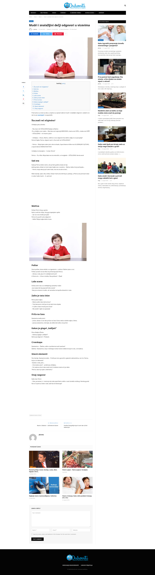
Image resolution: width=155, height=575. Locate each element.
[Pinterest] (23, 99)
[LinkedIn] (23, 95)
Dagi (99, 115)
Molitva (35, 91)
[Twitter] (23, 91)
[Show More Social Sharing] (65, 33)
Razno (31, 21)
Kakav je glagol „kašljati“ (40, 102)
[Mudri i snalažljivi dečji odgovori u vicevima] (61, 58)
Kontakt (101, 13)
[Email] (23, 103)
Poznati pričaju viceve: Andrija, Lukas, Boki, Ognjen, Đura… (43, 470)
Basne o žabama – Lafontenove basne (47, 425)
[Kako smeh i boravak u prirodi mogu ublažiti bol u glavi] (112, 165)
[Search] (125, 5)
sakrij (63, 83)
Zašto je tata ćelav (38, 98)
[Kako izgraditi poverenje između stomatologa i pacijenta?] (112, 33)
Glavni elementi (38, 106)
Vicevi (54, 13)
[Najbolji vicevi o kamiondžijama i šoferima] (44, 485)
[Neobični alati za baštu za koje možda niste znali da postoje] (112, 100)
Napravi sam (102, 73)
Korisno (63, 13)
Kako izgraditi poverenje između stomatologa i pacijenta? (111, 44)
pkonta (35, 29)
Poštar (35, 93)
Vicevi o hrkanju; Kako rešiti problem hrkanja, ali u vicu (77, 497)
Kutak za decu (89, 13)
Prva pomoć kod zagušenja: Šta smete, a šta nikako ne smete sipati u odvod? (110, 79)
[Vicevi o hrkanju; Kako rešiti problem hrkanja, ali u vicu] (77, 485)
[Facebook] (23, 86)
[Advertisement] (61, 190)
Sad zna (35, 89)
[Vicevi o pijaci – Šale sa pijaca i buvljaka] (77, 459)
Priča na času (37, 100)
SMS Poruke (44, 13)
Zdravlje (101, 40)
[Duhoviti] (57, 5)
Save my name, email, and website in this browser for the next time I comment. (54, 534)
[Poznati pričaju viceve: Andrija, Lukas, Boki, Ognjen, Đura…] (44, 459)
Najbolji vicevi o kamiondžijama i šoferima (43, 496)
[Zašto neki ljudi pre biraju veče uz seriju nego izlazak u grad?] (112, 134)
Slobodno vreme (75, 13)
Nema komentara (65, 29)
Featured (101, 107)
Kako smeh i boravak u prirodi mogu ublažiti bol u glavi (110, 177)
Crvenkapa (36, 104)
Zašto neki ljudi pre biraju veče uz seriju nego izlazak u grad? (111, 145)
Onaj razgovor (37, 108)
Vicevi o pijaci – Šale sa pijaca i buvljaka (75, 470)
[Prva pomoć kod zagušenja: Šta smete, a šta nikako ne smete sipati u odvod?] (112, 67)
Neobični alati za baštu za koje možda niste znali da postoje (110, 112)
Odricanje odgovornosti (70, 565)
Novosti (33, 13)
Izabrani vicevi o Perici (35, 415)
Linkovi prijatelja (86, 565)
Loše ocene (36, 95)
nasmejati (40, 115)
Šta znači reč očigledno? (40, 87)
